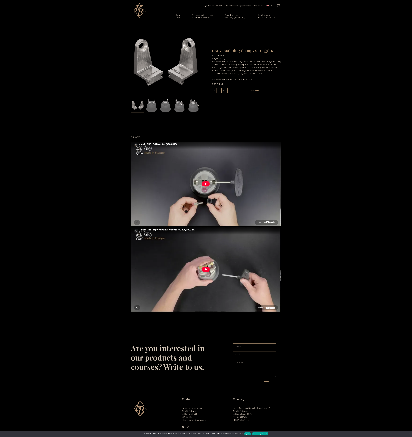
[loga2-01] (139, 11)
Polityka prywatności (260, 434)
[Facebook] (184, 426)
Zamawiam (254, 90)
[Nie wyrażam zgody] (409, 434)
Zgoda (247, 434)
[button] (269, 6)
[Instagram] (189, 426)
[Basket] (278, 5)
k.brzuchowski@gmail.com (194, 420)
